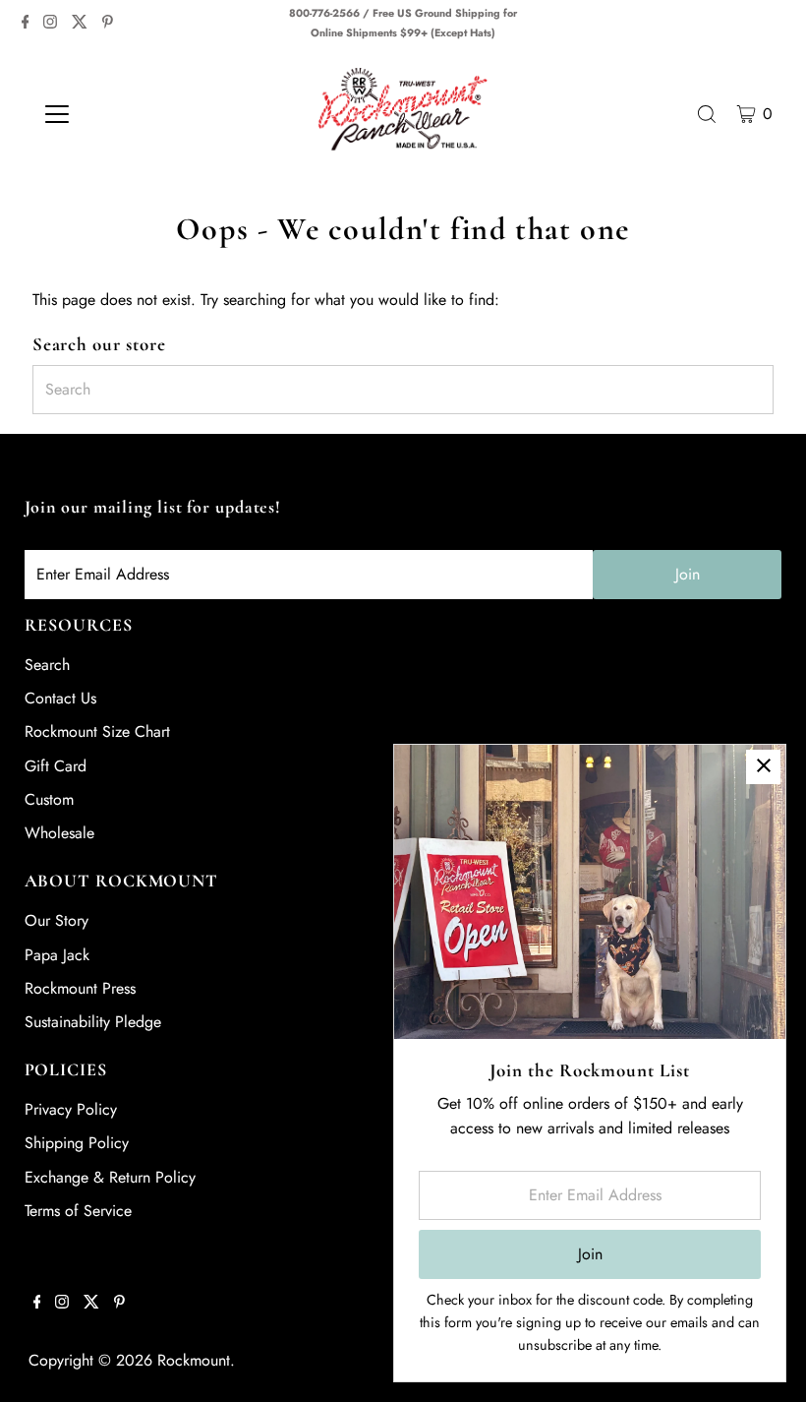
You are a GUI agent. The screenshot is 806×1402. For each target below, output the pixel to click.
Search (47, 664)
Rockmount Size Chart (97, 731)
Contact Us (60, 698)
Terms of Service (78, 1210)
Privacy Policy (71, 1109)
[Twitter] (79, 23)
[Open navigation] (120, 114)
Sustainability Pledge (93, 1021)
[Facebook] (25, 23)
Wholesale (59, 833)
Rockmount (193, 1360)
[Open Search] (707, 114)
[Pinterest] (107, 23)
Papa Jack (57, 955)
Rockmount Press (80, 988)
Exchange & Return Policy (110, 1177)
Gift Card (55, 766)
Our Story (56, 920)
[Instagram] (50, 23)
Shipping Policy (77, 1142)
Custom (49, 799)
